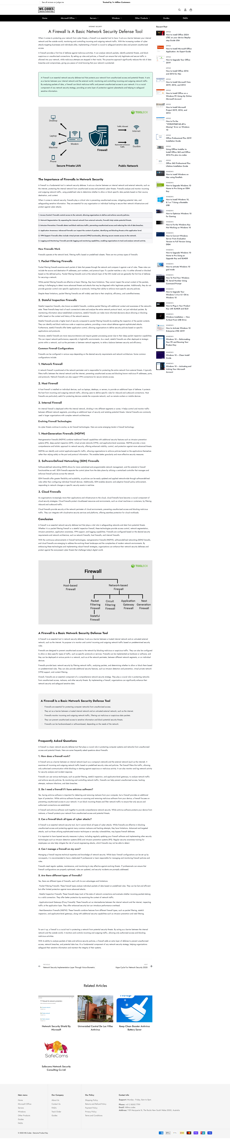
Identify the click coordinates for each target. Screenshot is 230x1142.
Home (44, 18)
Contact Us (56, 1104)
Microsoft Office (68, 18)
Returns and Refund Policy (95, 1104)
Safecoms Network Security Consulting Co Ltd (56, 1068)
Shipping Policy (91, 1100)
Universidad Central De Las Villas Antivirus (95, 1028)
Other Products (141, 18)
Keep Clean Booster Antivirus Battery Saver (134, 1028)
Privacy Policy (90, 1111)
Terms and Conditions (93, 1115)
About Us (55, 1100)
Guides (166, 18)
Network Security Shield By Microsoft (56, 1028)
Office (168, 32)
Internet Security (95, 27)
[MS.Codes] (46, 10)
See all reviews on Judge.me (53, 2)
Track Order (56, 1111)
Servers (93, 18)
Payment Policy (91, 1107)
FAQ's (185, 18)
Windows (116, 18)
